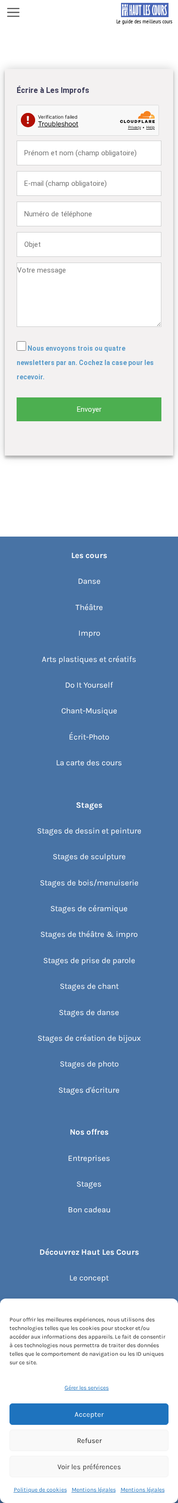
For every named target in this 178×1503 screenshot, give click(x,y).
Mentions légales (94, 1489)
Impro (89, 633)
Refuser (89, 1440)
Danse (89, 581)
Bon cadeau (89, 1209)
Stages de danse (89, 1012)
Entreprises (89, 1158)
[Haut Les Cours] (145, 13)
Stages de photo (89, 1063)
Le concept (89, 1277)
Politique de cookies (40, 1489)
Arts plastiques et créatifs (89, 659)
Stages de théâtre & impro (89, 934)
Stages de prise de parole (89, 960)
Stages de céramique (89, 908)
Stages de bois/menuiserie (89, 882)
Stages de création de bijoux (89, 1038)
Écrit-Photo (89, 736)
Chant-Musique (89, 710)
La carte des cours (89, 762)
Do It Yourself (89, 685)
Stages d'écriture (89, 1090)
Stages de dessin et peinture (89, 830)
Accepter (89, 1414)
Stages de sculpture (89, 856)
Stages (89, 1183)
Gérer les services (87, 1387)
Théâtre (89, 607)
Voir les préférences (89, 1466)
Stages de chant (89, 986)
